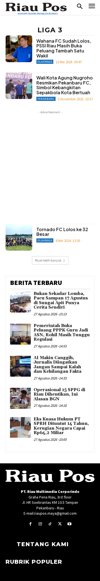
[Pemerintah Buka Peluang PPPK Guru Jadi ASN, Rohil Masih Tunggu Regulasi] (20, 334)
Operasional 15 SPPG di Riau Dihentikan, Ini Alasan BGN (59, 394)
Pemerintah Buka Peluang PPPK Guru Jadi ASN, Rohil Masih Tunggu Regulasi (62, 332)
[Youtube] (69, 524)
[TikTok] (49, 524)
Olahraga (45, 62)
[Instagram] (40, 524)
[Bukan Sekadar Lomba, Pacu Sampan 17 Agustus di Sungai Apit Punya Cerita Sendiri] (20, 302)
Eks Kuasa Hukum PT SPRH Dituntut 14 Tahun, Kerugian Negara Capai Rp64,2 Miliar (61, 426)
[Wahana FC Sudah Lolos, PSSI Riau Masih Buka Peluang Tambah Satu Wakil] (19, 48)
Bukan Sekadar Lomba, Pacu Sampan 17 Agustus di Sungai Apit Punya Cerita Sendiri (61, 300)
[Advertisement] (50, 165)
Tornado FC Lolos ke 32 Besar (62, 231)
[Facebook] (30, 524)
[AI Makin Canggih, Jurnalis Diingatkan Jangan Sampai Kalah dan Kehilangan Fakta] (20, 366)
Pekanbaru (46, 99)
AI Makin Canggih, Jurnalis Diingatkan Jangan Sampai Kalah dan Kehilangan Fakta (57, 364)
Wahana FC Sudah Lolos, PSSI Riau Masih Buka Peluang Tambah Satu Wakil (63, 48)
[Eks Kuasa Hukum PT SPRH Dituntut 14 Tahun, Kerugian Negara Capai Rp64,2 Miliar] (20, 427)
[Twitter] (59, 524)
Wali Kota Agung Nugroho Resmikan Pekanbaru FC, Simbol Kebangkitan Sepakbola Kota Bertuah (64, 85)
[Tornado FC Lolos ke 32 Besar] (19, 237)
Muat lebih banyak (48, 260)
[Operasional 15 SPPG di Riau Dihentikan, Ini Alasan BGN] (20, 398)
